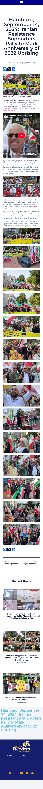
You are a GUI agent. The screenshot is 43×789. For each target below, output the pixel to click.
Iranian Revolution (9, 111)
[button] (21, 2)
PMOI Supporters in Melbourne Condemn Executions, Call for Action (21, 698)
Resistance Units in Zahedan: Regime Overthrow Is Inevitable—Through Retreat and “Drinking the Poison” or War (21, 616)
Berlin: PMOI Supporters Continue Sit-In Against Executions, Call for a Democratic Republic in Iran (21, 657)
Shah (34, 206)
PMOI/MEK (29, 104)
